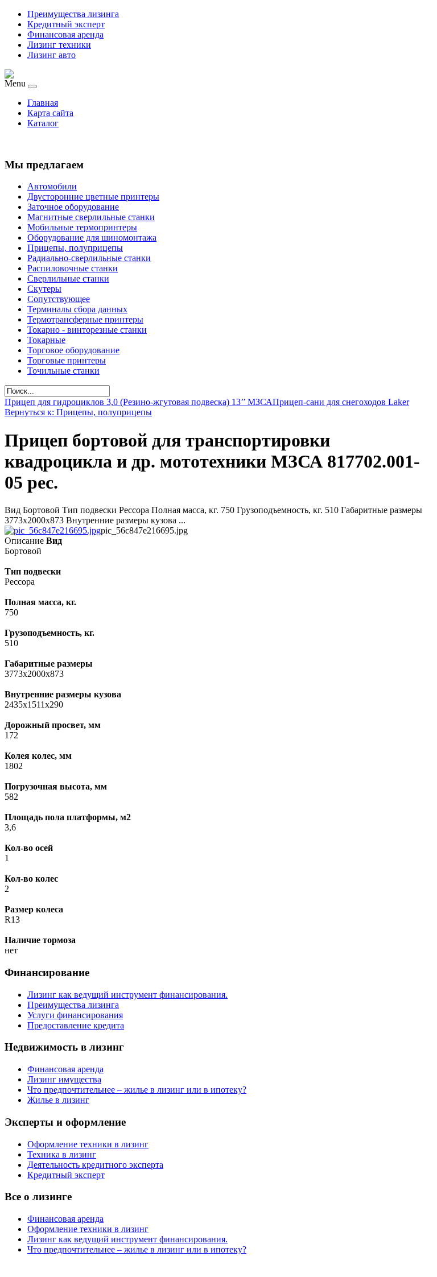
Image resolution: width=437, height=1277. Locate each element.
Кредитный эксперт (66, 24)
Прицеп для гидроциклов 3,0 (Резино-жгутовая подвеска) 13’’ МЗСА (139, 402)
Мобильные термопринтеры (82, 227)
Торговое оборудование (73, 350)
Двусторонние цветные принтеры (93, 196)
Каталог (43, 123)
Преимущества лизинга (73, 14)
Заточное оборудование (73, 207)
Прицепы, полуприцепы (75, 248)
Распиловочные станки (72, 268)
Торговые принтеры (66, 360)
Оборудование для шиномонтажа (91, 237)
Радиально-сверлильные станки (89, 258)
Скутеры (44, 289)
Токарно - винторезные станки (87, 329)
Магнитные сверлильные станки (91, 217)
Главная (42, 103)
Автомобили (52, 186)
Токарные (46, 340)
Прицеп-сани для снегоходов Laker (341, 402)
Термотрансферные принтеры (85, 319)
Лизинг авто (51, 55)
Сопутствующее (58, 299)
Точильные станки (63, 370)
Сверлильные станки (68, 278)
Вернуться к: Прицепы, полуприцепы (78, 412)
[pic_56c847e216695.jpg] (53, 530)
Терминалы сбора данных (77, 309)
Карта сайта (50, 113)
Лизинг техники (59, 44)
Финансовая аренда (65, 34)
